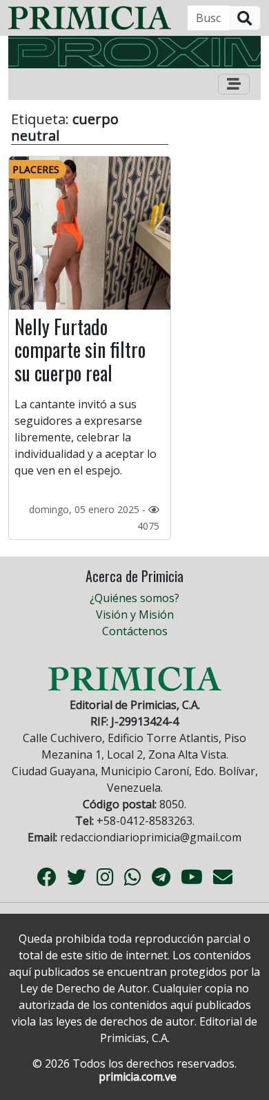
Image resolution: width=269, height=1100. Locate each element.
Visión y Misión (135, 614)
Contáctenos (135, 631)
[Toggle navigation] (234, 84)
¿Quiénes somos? (134, 598)
